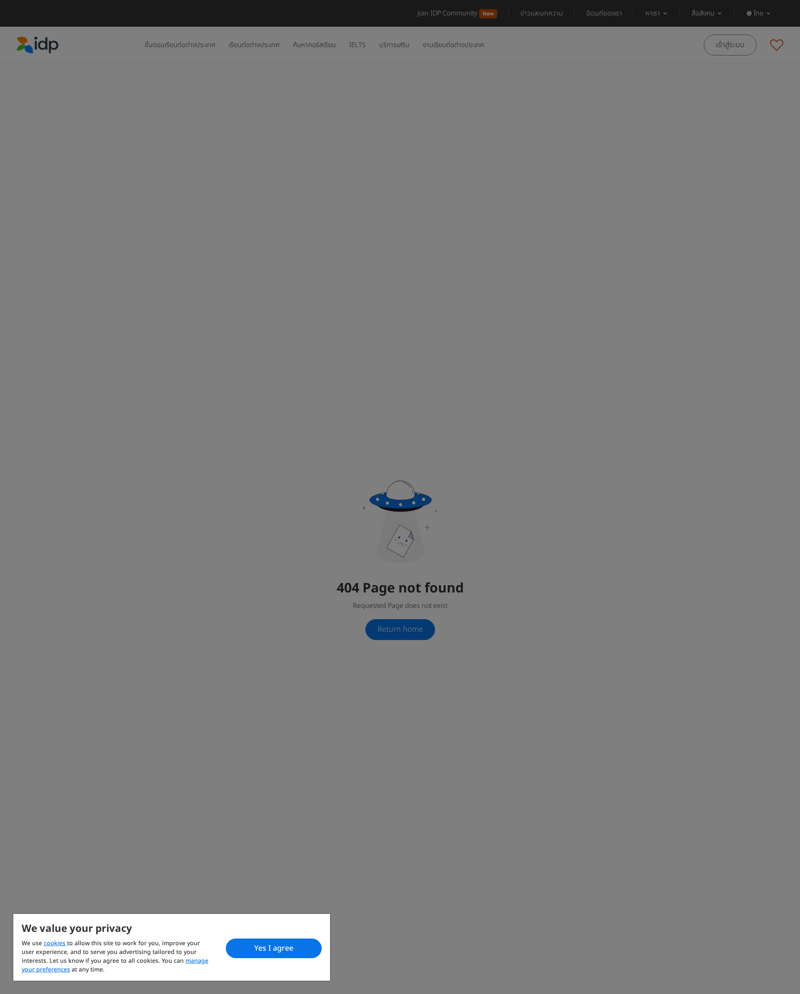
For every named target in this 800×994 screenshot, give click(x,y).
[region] (171, 947)
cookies (55, 943)
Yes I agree (273, 948)
